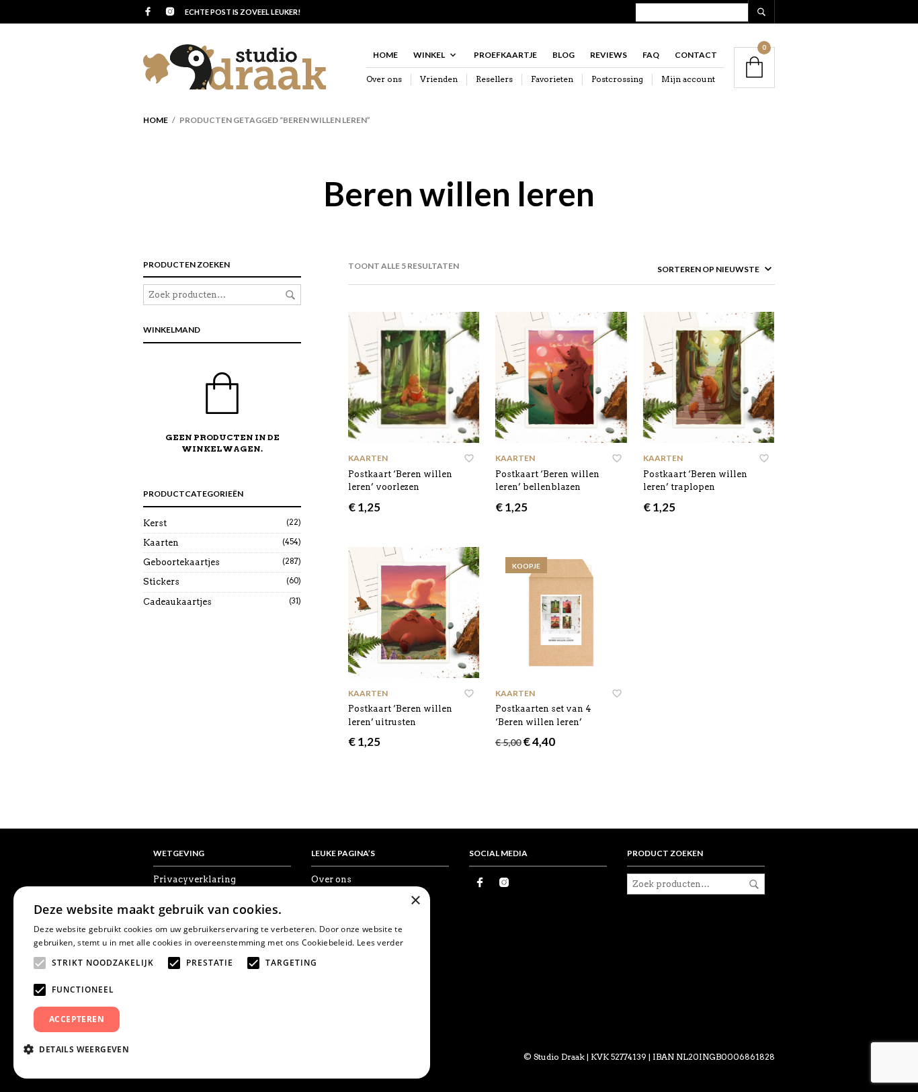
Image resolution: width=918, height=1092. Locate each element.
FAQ (650, 55)
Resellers (494, 79)
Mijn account (688, 79)
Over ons (384, 79)
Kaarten (161, 543)
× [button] (415, 901)
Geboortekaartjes (181, 562)
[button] (81, 1049)
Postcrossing (617, 79)
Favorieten (552, 79)
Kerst (155, 523)
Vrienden (439, 79)
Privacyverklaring (194, 879)
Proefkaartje (505, 55)
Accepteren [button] (76, 1019)
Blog (563, 55)
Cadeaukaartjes (177, 602)
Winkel (429, 55)
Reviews (608, 55)
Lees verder (380, 942)
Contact (696, 55)
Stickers (161, 582)
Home (385, 55)
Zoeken (290, 295)
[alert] (221, 982)
